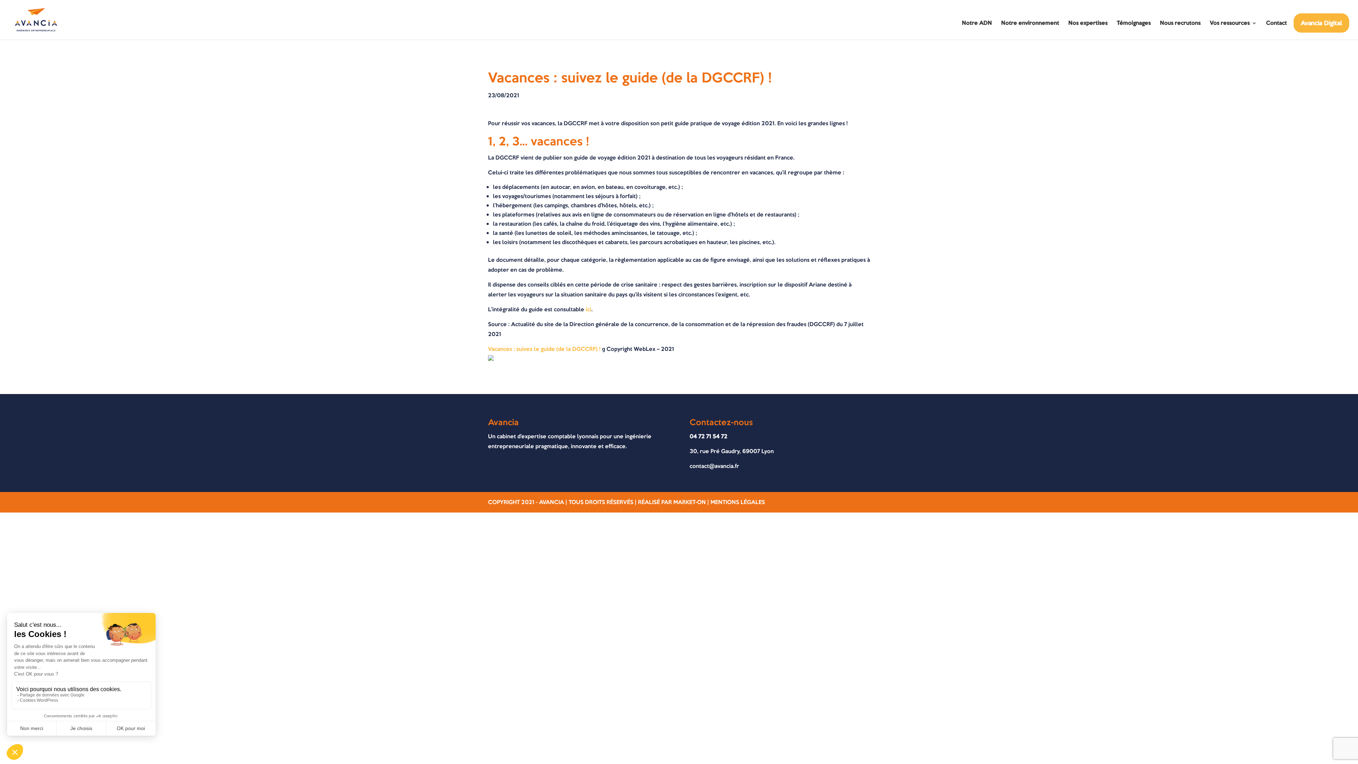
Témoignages (1134, 24)
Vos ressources (1230, 24)
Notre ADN (977, 24)
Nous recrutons (1180, 24)
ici (588, 309)
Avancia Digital (1321, 22)
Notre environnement (1030, 24)
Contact (1276, 24)
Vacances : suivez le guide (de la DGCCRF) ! (544, 349)
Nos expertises (1088, 24)
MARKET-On (689, 502)
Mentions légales (737, 502)
